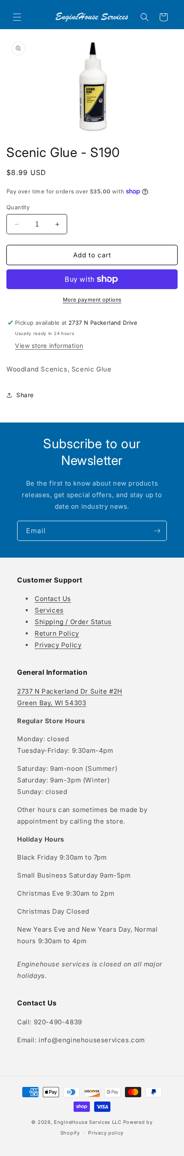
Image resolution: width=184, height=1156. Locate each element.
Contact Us (53, 599)
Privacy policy (106, 1133)
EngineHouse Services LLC (88, 1122)
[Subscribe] (157, 531)
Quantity (18, 207)
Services (49, 610)
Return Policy (57, 633)
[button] (17, 17)
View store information (49, 345)
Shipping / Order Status (73, 622)
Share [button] (25, 394)
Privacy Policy (58, 645)
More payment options (92, 299)
